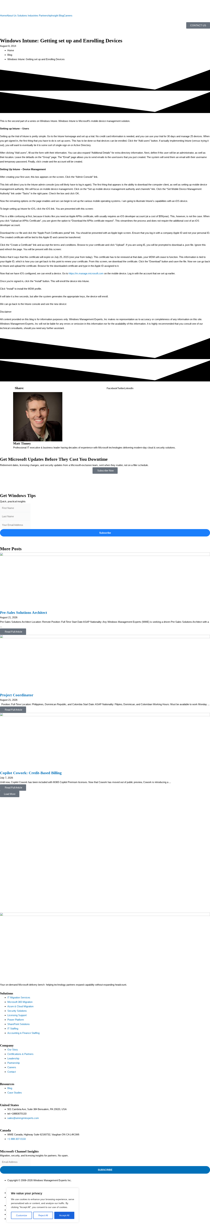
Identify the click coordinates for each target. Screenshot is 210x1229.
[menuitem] (12, 15)
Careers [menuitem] (68, 15)
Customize (21, 1215)
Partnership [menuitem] (45, 15)
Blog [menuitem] (61, 15)
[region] (43, 1205)
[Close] (75, 1191)
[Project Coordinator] (105, 663)
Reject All (43, 1215)
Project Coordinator (16, 695)
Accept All (64, 1215)
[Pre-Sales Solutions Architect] (105, 581)
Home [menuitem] (3, 15)
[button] (112, 388)
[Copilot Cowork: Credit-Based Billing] (105, 741)
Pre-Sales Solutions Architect (23, 613)
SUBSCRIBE (105, 1169)
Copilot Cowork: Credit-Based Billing (31, 773)
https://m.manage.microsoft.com (86, 273)
